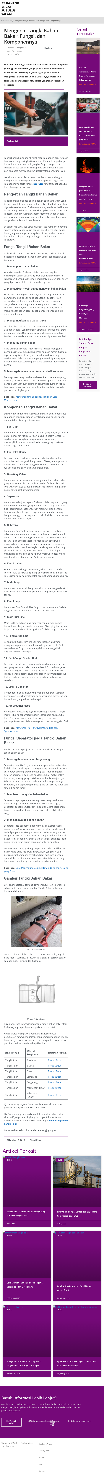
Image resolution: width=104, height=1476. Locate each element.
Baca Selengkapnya (87, 84)
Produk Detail (55, 1060)
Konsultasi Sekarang (88, 384)
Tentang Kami (44, 1451)
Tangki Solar (36, 1140)
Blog (11, 20)
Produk (42, 1457)
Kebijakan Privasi (45, 1444)
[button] (75, 8)
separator (37, 183)
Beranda (4, 20)
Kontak (42, 1471)
